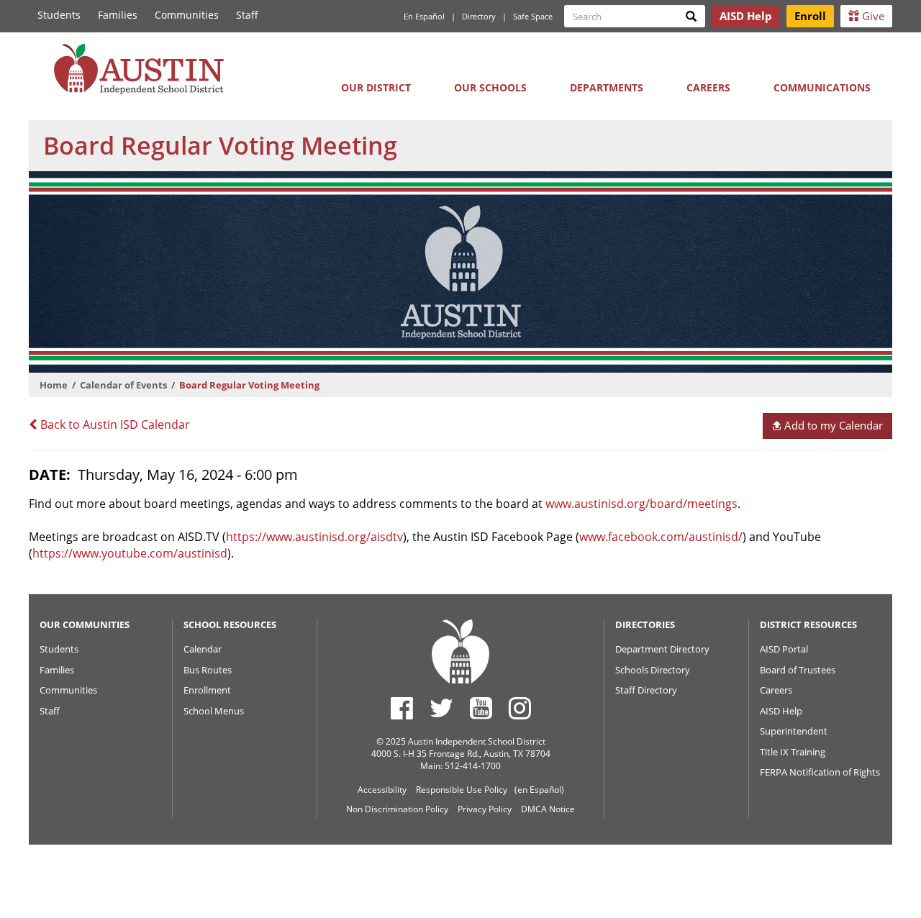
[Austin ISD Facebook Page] (402, 707)
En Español (424, 16)
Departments (606, 87)
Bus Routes (207, 669)
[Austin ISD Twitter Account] (441, 707)
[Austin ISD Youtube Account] (481, 707)
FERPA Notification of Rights (820, 771)
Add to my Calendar (832, 425)
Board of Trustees (797, 669)
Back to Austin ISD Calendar (113, 424)
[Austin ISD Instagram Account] (520, 707)
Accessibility (382, 789)
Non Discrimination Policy (397, 809)
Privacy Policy (485, 809)
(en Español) (539, 789)
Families (117, 15)
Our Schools (490, 87)
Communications (822, 87)
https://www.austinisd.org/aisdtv (314, 537)
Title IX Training (792, 751)
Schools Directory (652, 669)
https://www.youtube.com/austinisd (129, 553)
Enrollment (207, 689)
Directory (479, 16)
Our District (376, 87)
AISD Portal (784, 648)
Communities (187, 15)
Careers (708, 87)
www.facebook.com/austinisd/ (661, 537)
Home (54, 384)
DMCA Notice (548, 809)
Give (871, 16)
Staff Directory (646, 689)
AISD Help (781, 710)
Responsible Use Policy (461, 789)
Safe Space (533, 16)
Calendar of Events (123, 384)
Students (59, 15)
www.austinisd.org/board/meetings (641, 504)
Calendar (202, 648)
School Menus (213, 710)
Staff (247, 15)
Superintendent (793, 730)
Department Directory (662, 648)
